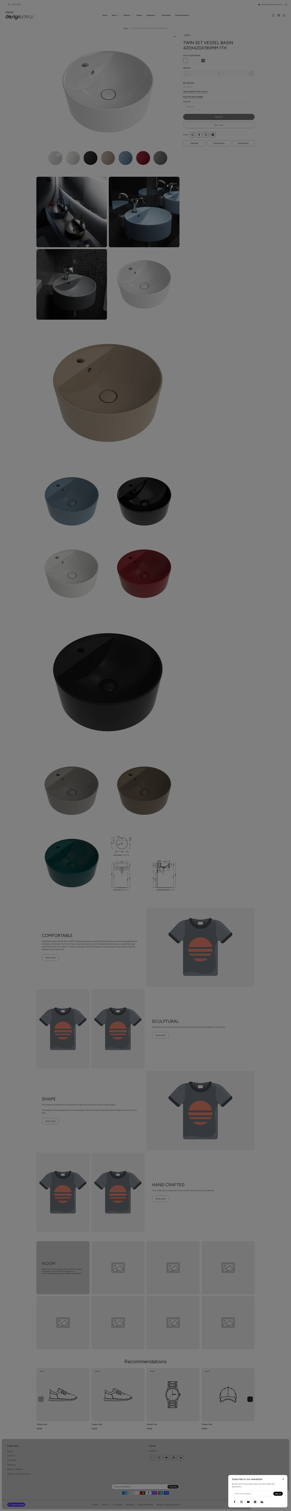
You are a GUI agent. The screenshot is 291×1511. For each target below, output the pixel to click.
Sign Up (278, 1494)
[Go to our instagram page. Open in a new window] (241, 1502)
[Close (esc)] (283, 1479)
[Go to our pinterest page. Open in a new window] (255, 1502)
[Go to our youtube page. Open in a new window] (248, 1502)
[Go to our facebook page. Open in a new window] (234, 1502)
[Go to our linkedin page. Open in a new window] (262, 1502)
